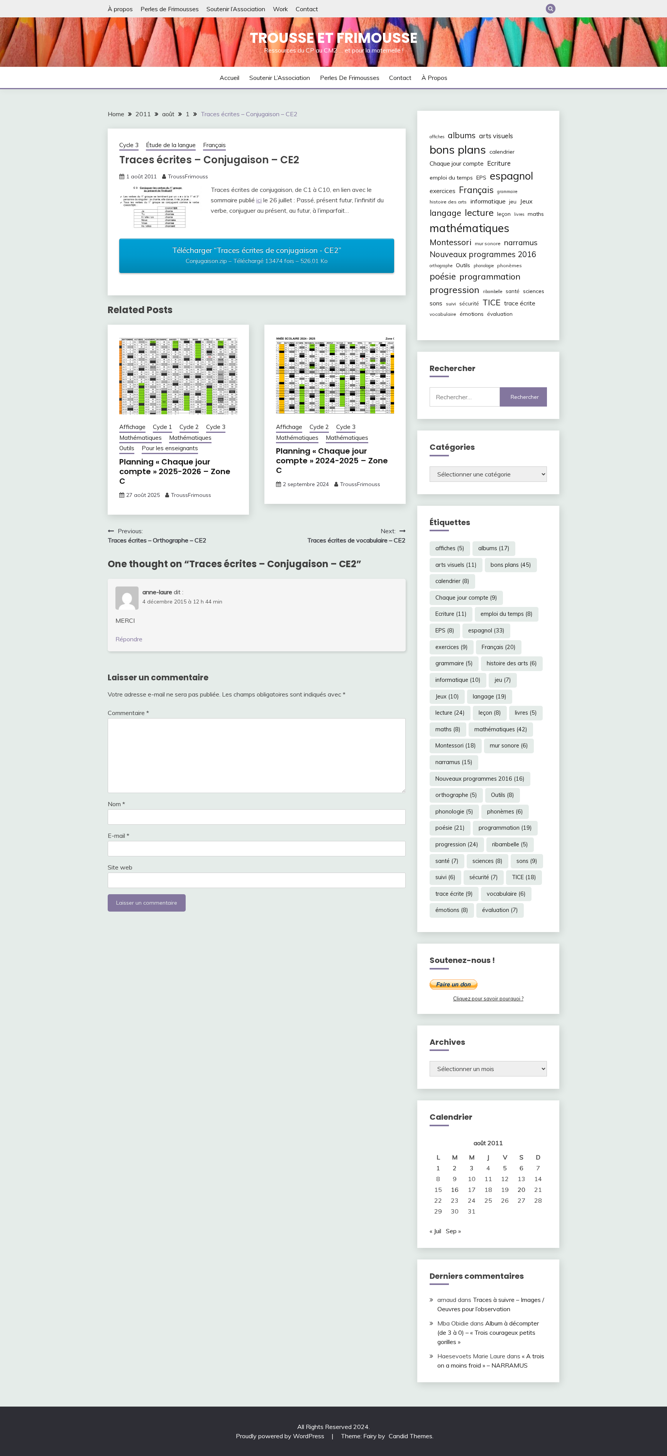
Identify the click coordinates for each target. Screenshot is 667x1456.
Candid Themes (410, 1436)
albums (462, 135)
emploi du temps (451, 177)
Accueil (229, 77)
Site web (120, 867)
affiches (437, 136)
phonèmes (509, 265)
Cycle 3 (129, 145)
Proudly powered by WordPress (281, 1436)
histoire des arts (448, 202)
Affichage (132, 427)
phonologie (484, 265)
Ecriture (499, 163)
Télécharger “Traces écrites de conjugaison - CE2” (256, 255)
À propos (120, 9)
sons (436, 303)
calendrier (502, 151)
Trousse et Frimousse (334, 38)
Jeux (526, 201)
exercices (442, 191)
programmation (489, 276)
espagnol (511, 175)
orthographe (441, 265)
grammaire (507, 191)
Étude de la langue (171, 145)
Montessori (450, 242)
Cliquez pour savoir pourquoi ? (488, 998)
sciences (533, 291)
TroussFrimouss (188, 176)
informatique (488, 201)
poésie (443, 276)
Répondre (128, 639)
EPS (481, 177)
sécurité (469, 303)
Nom (116, 804)
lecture (479, 212)
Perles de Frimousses (170, 9)
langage (445, 212)
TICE (491, 302)
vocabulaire (443, 314)
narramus (521, 242)
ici (259, 200)
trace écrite (519, 303)
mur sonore (488, 243)
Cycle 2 (189, 427)
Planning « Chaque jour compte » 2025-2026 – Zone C (174, 471)
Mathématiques (140, 437)
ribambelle (492, 291)
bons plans (458, 149)
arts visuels (496, 136)
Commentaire (128, 713)
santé (513, 291)
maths (536, 213)
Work (280, 9)
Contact (307, 9)
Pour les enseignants (170, 448)
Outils (126, 448)
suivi (451, 304)
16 (455, 1189)
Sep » (453, 1231)
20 (521, 1189)
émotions (472, 313)
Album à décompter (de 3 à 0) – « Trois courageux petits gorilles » (488, 1332)
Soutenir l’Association (236, 9)
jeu (512, 201)
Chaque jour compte (457, 163)
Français (214, 145)
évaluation (500, 314)
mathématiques (469, 228)
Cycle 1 (162, 427)
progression (454, 289)
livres (519, 214)
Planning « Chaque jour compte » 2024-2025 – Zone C (332, 461)
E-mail (118, 835)
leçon (504, 213)
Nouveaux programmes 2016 (483, 254)
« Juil (435, 1231)
